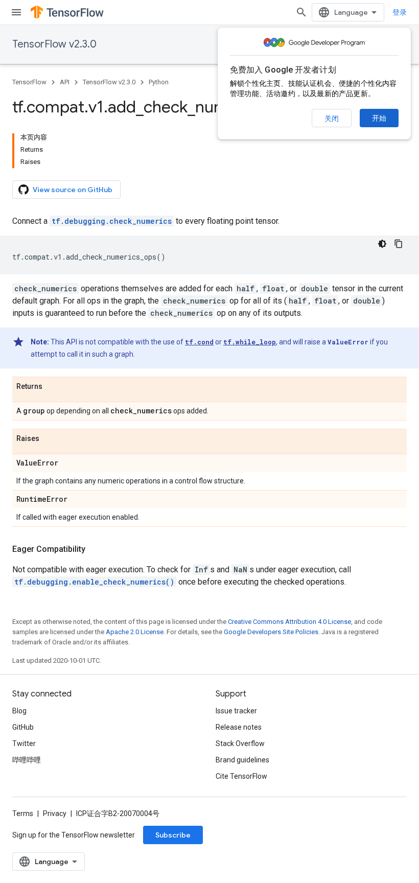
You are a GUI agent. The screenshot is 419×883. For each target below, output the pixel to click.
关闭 (331, 118)
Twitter (24, 743)
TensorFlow (29, 82)
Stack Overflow (240, 743)
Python (159, 82)
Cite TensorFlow (241, 776)
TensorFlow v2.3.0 (54, 44)
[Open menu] (16, 12)
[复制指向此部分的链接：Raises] (49, 439)
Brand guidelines (242, 760)
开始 (379, 118)
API (64, 82)
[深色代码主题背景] (382, 244)
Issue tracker (236, 711)
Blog (19, 711)
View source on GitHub (72, 189)
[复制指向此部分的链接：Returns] (52, 387)
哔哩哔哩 (26, 760)
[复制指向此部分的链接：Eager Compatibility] (95, 549)
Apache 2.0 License (135, 632)
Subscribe (173, 835)
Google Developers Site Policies (271, 632)
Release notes (239, 727)
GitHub (23, 727)
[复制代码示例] (398, 244)
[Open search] (301, 12)
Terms (22, 813)
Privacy (54, 813)
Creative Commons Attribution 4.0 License (289, 621)
